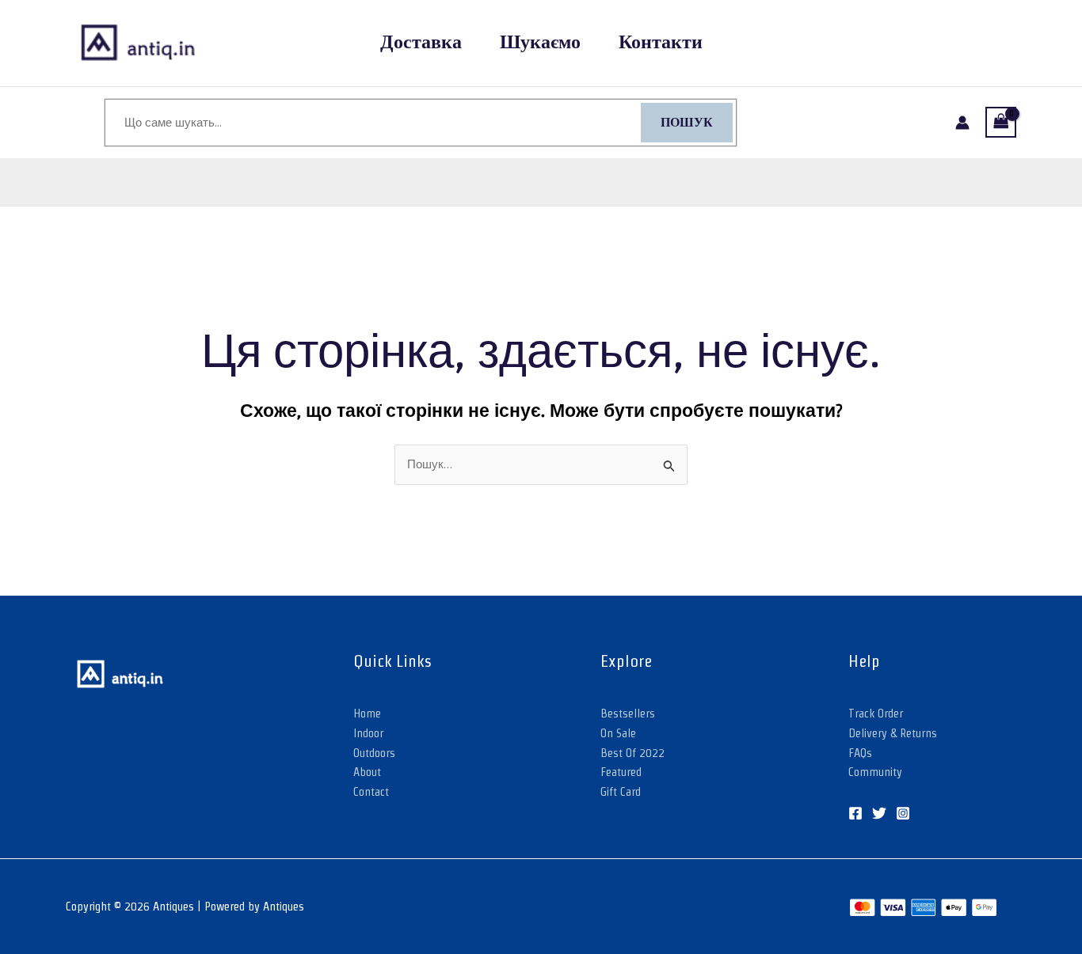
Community (875, 771)
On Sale (618, 733)
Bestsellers (627, 713)
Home (367, 713)
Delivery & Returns (892, 733)
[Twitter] (879, 813)
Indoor (368, 733)
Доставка (421, 42)
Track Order (875, 713)
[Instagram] (903, 813)
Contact (371, 791)
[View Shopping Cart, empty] (1001, 122)
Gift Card (620, 791)
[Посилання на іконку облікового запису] (962, 122)
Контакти (661, 42)
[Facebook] (855, 813)
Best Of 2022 (632, 752)
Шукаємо (540, 42)
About (367, 771)
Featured (621, 771)
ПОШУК (687, 123)
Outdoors (374, 752)
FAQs (860, 752)
